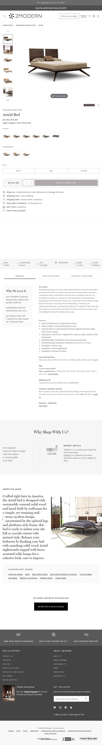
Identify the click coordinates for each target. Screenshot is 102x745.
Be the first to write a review (51, 606)
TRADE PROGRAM (60, 660)
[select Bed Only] (26, 155)
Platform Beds (46, 578)
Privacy (25, 731)
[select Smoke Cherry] (46, 136)
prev (2, 519)
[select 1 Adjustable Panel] (7, 155)
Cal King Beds (86, 574)
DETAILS (20, 276)
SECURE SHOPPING (10, 680)
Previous (17, 65)
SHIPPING (6, 664)
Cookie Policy (34, 731)
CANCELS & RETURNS (11, 668)
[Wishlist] (89, 16)
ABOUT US (57, 656)
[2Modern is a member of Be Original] (48, 738)
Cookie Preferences (50, 733)
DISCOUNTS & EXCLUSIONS (13, 672)
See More (43, 406)
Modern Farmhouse (28, 578)
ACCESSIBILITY (59, 676)
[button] (98, 16)
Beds (41, 25)
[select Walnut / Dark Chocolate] (56, 136)
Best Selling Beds (40, 574)
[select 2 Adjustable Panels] (16, 155)
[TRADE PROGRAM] (25, 693)
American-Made (15, 574)
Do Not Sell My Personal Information (79, 731)
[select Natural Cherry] (7, 136)
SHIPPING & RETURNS (82, 276)
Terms (18, 731)
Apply (12, 123)
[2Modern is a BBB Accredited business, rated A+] (68, 740)
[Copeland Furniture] (52, 450)
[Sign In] (94, 16)
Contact (67, 455)
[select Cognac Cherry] (26, 136)
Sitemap (11, 731)
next (99, 519)
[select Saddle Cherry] (36, 136)
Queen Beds (60, 578)
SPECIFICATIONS (51, 276)
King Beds (12, 578)
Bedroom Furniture (26, 25)
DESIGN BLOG (59, 672)
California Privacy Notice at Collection (53, 731)
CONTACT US (8, 656)
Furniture (8, 25)
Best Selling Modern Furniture (63, 574)
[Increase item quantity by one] (31, 181)
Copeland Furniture (12, 110)
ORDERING (7, 660)
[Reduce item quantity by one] (31, 184)
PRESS (56, 668)
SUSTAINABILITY (60, 664)
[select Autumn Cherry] (16, 136)
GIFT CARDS (7, 676)
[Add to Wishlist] (98, 105)
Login (5, 123)
